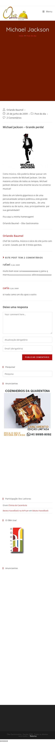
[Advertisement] (27, 67)
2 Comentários (14, 117)
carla (6, 288)
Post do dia (40, 113)
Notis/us (33, 736)
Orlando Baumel (15, 109)
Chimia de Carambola (17, 505)
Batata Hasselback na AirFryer (16, 510)
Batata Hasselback (40, 510)
